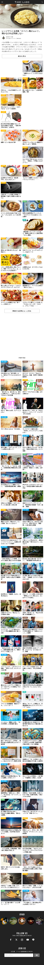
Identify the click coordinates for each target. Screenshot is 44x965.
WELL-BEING (4, 361)
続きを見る (22, 56)
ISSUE (24, 201)
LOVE (3, 380)
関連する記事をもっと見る (22, 311)
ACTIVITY (25, 61)
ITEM (24, 220)
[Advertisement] (22, 336)
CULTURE (25, 361)
